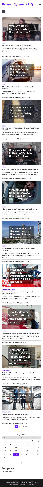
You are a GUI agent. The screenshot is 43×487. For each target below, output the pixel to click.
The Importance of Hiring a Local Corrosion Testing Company (18, 249)
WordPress (30, 484)
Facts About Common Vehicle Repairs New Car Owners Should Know (20, 374)
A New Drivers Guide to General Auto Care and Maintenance (17, 88)
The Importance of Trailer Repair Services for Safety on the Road (20, 129)
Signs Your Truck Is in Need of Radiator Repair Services (20, 169)
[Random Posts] (40, 11)
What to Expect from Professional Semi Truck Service (20, 209)
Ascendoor (17, 484)
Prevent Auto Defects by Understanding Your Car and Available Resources (19, 293)
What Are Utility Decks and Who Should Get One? (18, 45)
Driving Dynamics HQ (17, 4)
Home (4, 42)
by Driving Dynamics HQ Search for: (11, 56)
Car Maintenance (6, 289)
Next (25, 427)
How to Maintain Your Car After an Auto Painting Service (20, 333)
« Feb (21, 463)
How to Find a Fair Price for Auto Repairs (15, 414)
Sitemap (31, 482)
